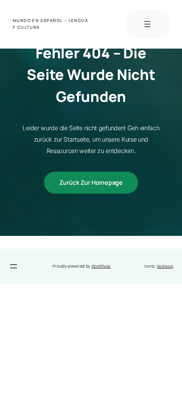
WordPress (100, 266)
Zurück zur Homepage (90, 182)
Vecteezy (165, 266)
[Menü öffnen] (147, 24)
